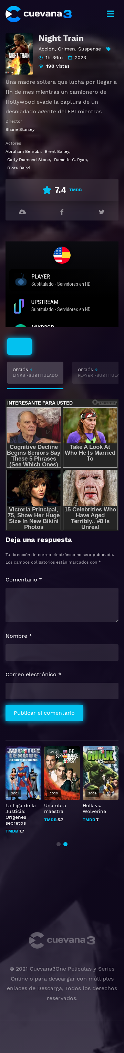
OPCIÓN (35, 372)
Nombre (19, 636)
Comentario (24, 579)
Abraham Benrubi (23, 151)
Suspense (89, 49)
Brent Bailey (57, 151)
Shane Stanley (20, 129)
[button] (58, 844)
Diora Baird (18, 168)
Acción (47, 49)
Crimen (66, 49)
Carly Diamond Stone (28, 159)
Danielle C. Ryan (70, 159)
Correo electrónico (33, 674)
